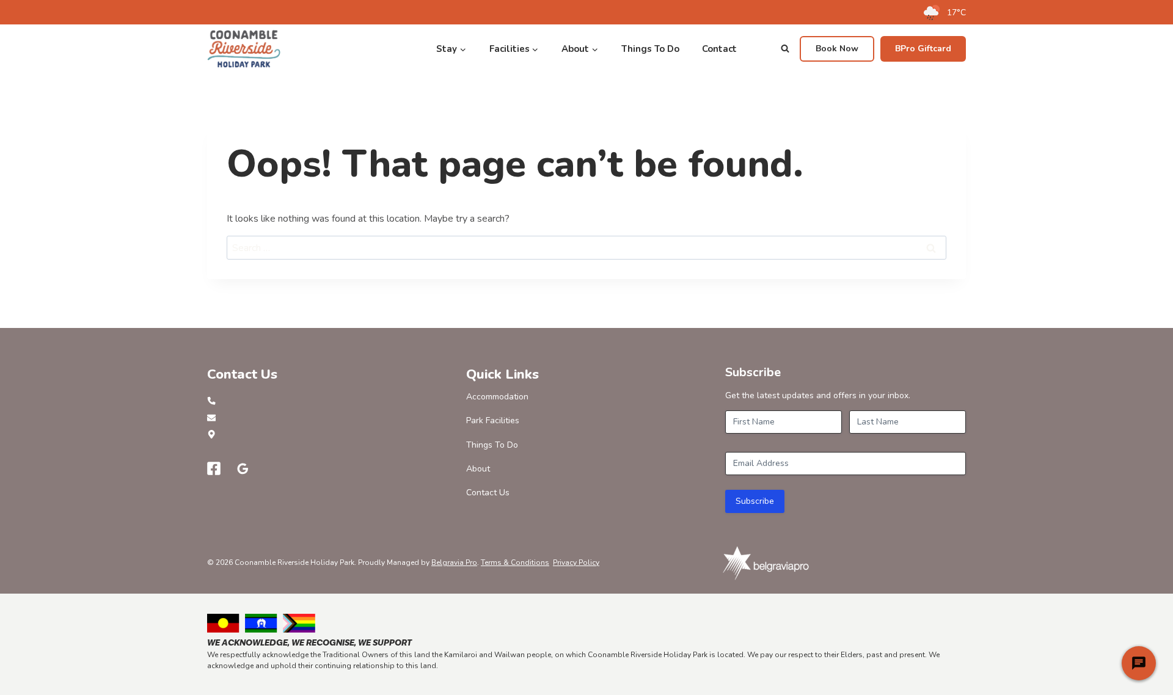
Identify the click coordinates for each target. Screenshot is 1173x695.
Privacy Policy (576, 562)
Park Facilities (492, 420)
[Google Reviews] (243, 468)
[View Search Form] (785, 48)
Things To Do (650, 49)
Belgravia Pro (454, 562)
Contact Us (488, 492)
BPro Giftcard (923, 48)
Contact (719, 49)
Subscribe (755, 501)
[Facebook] (214, 468)
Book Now (837, 48)
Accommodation (497, 396)
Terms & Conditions (515, 562)
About (478, 469)
